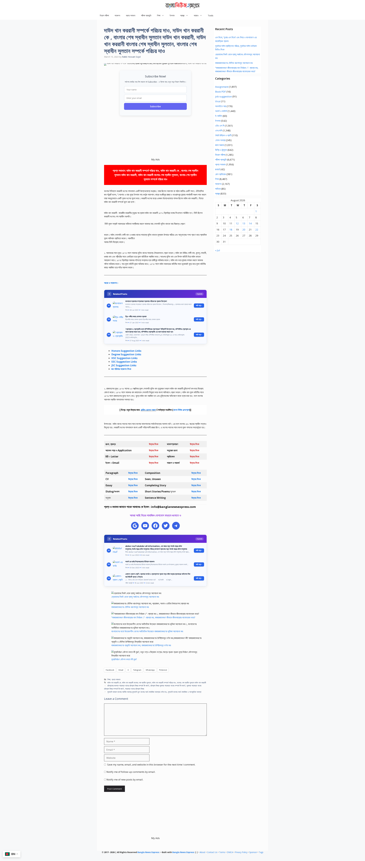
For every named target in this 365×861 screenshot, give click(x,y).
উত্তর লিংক (133, 473)
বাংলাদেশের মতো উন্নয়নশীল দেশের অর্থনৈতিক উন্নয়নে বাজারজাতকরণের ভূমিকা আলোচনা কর (147, 631)
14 (250, 223)
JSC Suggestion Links (123, 365)
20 (243, 229)
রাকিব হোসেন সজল (148, 409)
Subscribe (155, 106)
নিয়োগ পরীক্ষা (104, 15)
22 (256, 229)
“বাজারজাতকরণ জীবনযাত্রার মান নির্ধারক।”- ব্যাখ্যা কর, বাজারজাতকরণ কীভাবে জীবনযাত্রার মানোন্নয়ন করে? (153, 617)
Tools (210, 15)
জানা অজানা (219, 145)
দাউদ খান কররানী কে (114, 682)
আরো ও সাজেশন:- (111, 282)
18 (230, 229)
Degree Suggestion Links (126, 354)
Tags (261, 852)
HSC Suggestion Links (124, 358)
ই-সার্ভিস (218, 116)
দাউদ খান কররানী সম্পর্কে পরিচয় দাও (164, 682)
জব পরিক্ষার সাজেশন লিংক (121, 369)
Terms (222, 852)
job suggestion (223, 96)
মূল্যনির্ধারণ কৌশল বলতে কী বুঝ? (124, 659)
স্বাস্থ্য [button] (182, 15)
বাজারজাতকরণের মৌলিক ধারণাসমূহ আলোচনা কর (130, 607)
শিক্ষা (108, 679)
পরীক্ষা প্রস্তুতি (146, 15)
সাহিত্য (218, 188)
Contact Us (212, 852)
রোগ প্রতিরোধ (220, 174)
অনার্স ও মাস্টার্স (221, 111)
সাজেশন (117, 15)
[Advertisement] (155, 138)
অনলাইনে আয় (220, 106)
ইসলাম (172, 15)
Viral (217, 101)
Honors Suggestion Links (126, 350)
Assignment (221, 86)
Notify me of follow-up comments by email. (131, 771)
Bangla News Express (148, 852)
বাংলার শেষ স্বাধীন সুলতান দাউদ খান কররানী (191, 682)
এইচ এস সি (219, 125)
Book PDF (220, 91)
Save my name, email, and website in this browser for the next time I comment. (151, 764)
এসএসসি (218, 130)
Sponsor (253, 852)
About (202, 852)
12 (237, 223)
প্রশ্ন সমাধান (130, 15)
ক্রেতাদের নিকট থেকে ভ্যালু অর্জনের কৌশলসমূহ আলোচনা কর (135, 596)
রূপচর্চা (217, 169)
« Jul (217, 250)
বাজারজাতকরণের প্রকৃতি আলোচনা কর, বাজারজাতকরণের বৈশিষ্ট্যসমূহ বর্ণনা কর (141, 645)
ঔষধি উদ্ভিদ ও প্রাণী (223, 135)
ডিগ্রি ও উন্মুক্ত (221, 150)
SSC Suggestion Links (124, 361)
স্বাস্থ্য (217, 193)
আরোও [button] (196, 15)
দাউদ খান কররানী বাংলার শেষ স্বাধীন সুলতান (136, 682)
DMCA (230, 852)
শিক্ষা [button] (158, 15)
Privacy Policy (241, 852)
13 (243, 223)
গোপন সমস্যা (220, 140)
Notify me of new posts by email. (125, 779)
